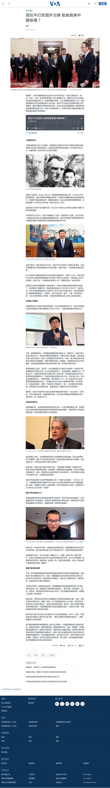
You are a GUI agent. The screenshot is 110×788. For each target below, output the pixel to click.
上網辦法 (32, 774)
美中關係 (29, 11)
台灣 (30, 741)
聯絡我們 (31, 703)
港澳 (30, 737)
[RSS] (77, 704)
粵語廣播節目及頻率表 (63, 722)
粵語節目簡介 (33, 726)
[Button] (73, 35)
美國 (2, 737)
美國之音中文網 (61, 774)
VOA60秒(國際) (6, 707)
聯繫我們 (32, 763)
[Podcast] (82, 704)
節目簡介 (4, 763)
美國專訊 (4, 711)
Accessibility (87, 778)
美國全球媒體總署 (7, 778)
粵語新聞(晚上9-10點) (8, 722)
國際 (57, 737)
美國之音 (33, 121)
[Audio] (95, 3)
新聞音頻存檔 (33, 722)
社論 (30, 782)
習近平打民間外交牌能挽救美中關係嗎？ (47, 118)
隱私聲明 (59, 763)
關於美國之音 (5, 774)
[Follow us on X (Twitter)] (62, 704)
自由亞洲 (59, 782)
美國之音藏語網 (61, 778)
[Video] (89, 3)
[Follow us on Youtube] (67, 704)
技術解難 (32, 778)
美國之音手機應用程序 (8, 782)
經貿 (57, 741)
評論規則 (86, 763)
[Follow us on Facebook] (57, 704)
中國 (2, 741)
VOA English (87, 774)
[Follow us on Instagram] (72, 704)
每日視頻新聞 (5, 703)
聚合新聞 (4, 752)
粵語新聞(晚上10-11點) (9, 726)
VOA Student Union (89, 782)
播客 (57, 726)
